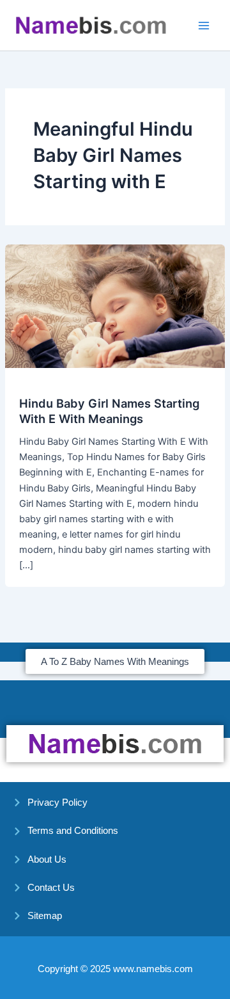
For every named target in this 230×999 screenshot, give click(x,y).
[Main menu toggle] (203, 25)
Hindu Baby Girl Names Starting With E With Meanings (109, 411)
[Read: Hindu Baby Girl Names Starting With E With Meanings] (115, 305)
